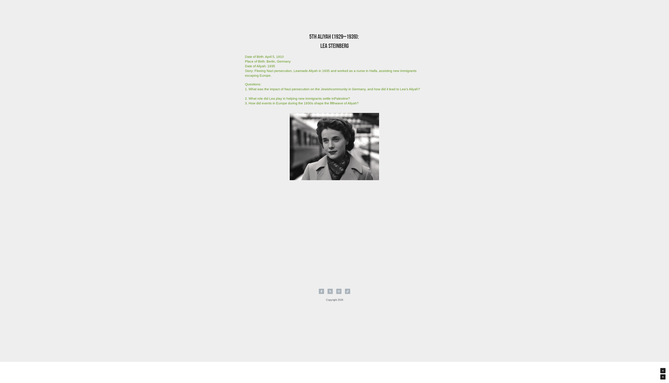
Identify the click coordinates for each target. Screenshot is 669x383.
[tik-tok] (347, 257)
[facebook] (321, 257)
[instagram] (338, 257)
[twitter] (330, 257)
